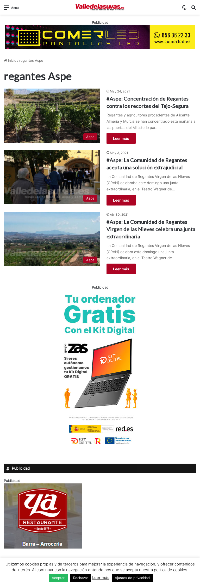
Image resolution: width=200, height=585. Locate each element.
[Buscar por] (193, 9)
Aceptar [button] (58, 578)
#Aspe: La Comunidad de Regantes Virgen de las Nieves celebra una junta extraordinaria (151, 229)
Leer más (121, 138)
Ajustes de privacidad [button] (132, 578)
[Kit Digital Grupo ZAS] (100, 445)
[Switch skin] (184, 9)
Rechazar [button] (80, 578)
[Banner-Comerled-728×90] (100, 36)
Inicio (11, 60)
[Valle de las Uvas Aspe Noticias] (100, 7)
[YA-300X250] (43, 547)
